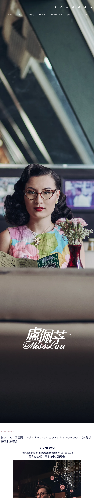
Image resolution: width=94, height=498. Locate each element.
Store (70, 15)
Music (31, 15)
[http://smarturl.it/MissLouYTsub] (67, 7)
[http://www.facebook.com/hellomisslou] (55, 7)
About (20, 15)
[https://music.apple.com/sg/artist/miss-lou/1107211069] (79, 7)
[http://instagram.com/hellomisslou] (61, 7)
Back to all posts (8, 431)
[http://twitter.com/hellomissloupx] (91, 7)
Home (9, 15)
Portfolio (55, 15)
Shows (42, 15)
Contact (82, 15)
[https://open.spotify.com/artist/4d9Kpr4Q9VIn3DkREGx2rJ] (73, 7)
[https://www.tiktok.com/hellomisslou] (85, 7)
